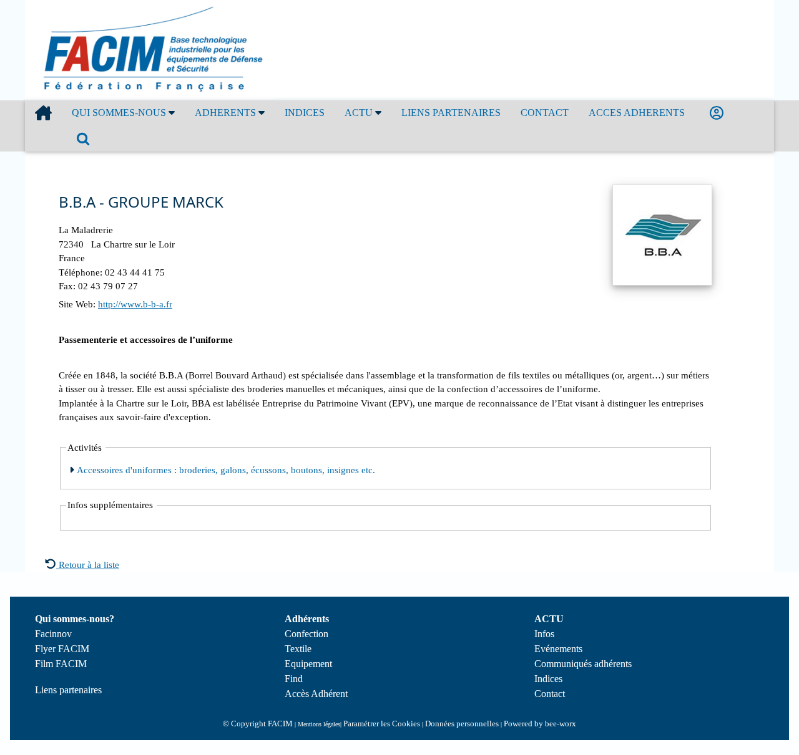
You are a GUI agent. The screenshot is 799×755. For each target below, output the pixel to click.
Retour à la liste (87, 565)
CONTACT (545, 112)
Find (294, 678)
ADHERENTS (226, 112)
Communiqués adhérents (583, 663)
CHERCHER (85, 138)
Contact (549, 693)
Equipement (308, 663)
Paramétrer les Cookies (381, 723)
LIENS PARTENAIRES (451, 112)
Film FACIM (61, 663)
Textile (298, 648)
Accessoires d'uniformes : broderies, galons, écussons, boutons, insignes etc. (224, 470)
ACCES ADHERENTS (637, 112)
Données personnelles (462, 723)
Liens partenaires (68, 690)
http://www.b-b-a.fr (135, 304)
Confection (306, 633)
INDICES (305, 112)
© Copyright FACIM (258, 723)
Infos (544, 633)
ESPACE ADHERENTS (719, 113)
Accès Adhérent (316, 693)
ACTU (360, 112)
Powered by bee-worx (540, 723)
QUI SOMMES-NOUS (120, 112)
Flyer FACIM (62, 648)
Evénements (558, 648)
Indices (548, 678)
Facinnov (53, 633)
